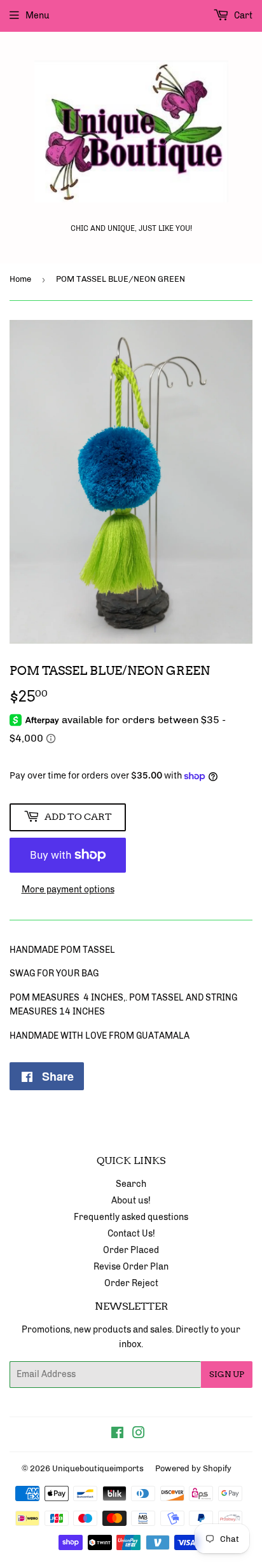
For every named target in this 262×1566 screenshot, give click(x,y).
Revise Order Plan (131, 1266)
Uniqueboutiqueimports (98, 1468)
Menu (37, 15)
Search (131, 1184)
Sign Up (226, 1374)
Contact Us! (131, 1233)
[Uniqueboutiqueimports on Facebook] (117, 1434)
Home (20, 279)
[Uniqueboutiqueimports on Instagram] (138, 1434)
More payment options (68, 889)
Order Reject (131, 1283)
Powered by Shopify (193, 1468)
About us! (131, 1200)
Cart (242, 15)
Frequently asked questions (131, 1217)
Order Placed (131, 1250)
